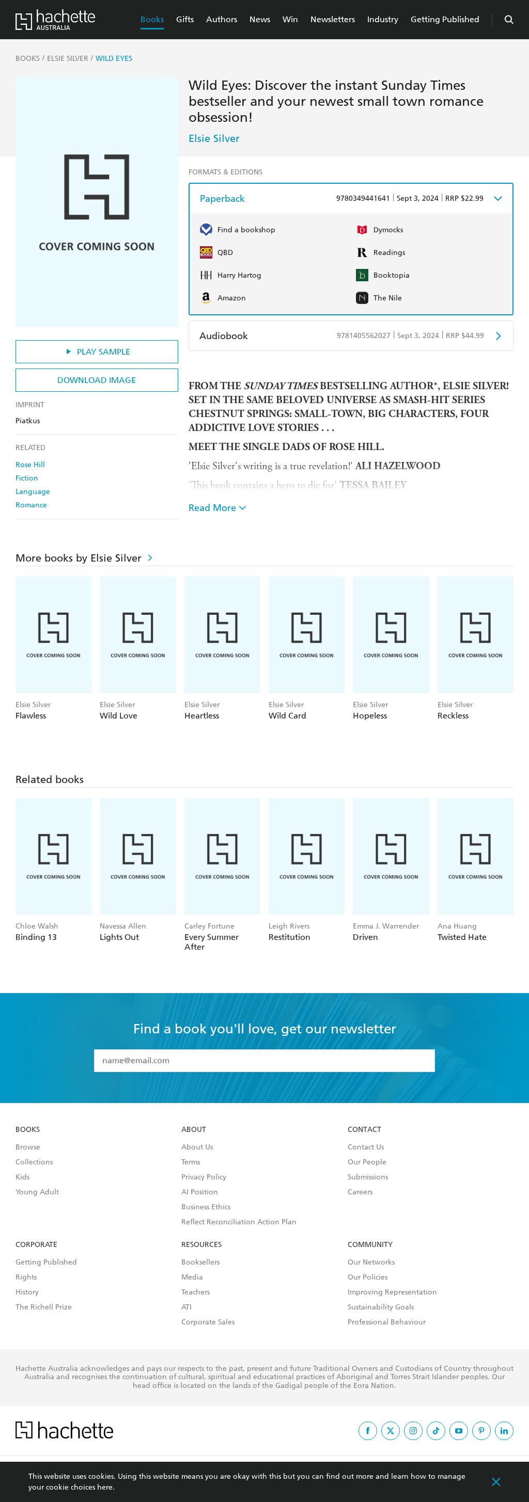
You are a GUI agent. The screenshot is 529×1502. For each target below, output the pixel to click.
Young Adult (37, 1192)
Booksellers (200, 1262)
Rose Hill (30, 464)
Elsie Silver (214, 138)
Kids (22, 1177)
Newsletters (332, 19)
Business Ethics (205, 1207)
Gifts (185, 19)
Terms (190, 1162)
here (105, 1487)
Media (192, 1277)
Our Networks (371, 1262)
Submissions (368, 1177)
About (193, 1129)
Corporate (36, 1245)
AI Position (199, 1192)
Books (152, 19)
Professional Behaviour (387, 1322)
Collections (34, 1162)
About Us (197, 1147)
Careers (360, 1192)
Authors (221, 19)
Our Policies (367, 1277)
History (27, 1292)
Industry (382, 19)
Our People (367, 1162)
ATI (186, 1307)
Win (290, 19)
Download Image (96, 380)
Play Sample (103, 352)
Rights (26, 1277)
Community (370, 1245)
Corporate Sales (208, 1322)
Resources (201, 1245)
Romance (31, 505)
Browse (27, 1147)
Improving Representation (392, 1292)
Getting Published (445, 19)
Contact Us (366, 1147)
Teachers (195, 1292)
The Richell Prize (43, 1307)
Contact (364, 1129)
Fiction (26, 478)
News (260, 19)
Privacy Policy (203, 1177)
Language (32, 491)
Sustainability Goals (381, 1307)
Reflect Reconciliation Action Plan (239, 1222)
